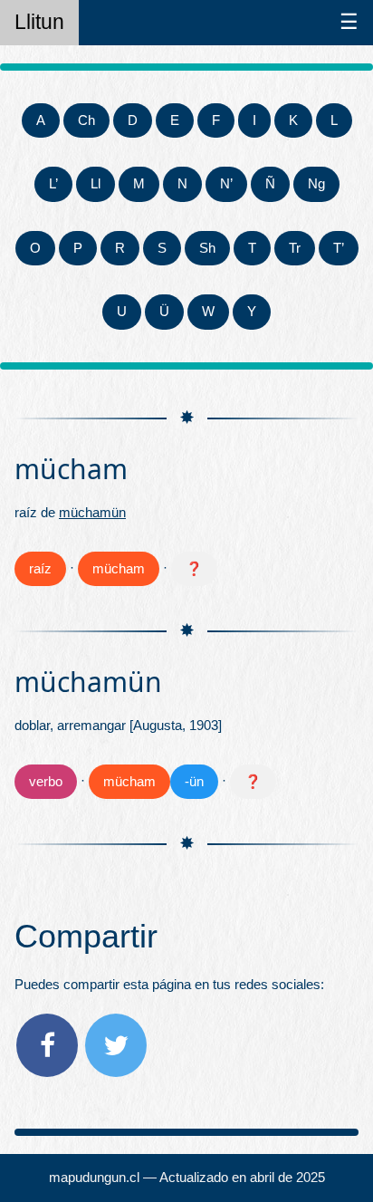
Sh (207, 247)
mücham (118, 568)
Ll (95, 183)
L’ (53, 183)
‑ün (194, 781)
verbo (45, 781)
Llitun (39, 22)
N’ (226, 183)
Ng (316, 183)
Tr (295, 247)
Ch (86, 120)
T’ (338, 247)
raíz (40, 568)
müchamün (92, 512)
